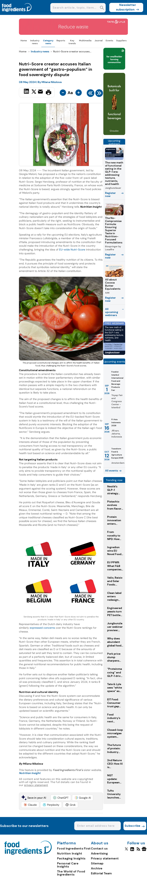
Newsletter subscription (126, 7)
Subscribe (132, 826)
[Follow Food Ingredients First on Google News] (144, 850)
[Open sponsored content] (73, 34)
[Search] (101, 8)
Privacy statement (105, 858)
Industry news (34, 42)
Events (109, 40)
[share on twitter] (34, 92)
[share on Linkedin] (27, 92)
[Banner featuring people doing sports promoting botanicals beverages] (114, 134)
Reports (60, 40)
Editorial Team (101, 873)
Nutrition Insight (69, 853)
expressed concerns (42, 627)
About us (100, 843)
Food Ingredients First (74, 848)
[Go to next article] (99, 94)
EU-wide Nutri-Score (72, 249)
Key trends (72, 42)
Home (23, 40)
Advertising (99, 853)
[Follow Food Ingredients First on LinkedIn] (132, 850)
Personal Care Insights (67, 865)
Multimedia (85, 40)
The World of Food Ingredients (71, 873)
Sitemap (97, 863)
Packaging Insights (71, 858)
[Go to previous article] (90, 94)
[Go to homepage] (28, 853)
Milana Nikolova (52, 82)
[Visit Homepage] (17, 14)
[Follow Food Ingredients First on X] (126, 850)
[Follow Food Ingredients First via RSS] (138, 850)
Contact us (99, 848)
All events (111, 470)
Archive (96, 868)
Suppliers (121, 40)
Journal (99, 40)
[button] (61, 798)
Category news (48, 42)
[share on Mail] (41, 92)
